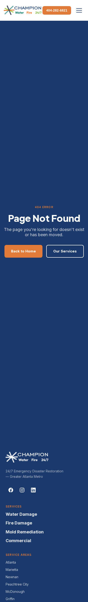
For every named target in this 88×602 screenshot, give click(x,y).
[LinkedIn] (33, 490)
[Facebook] (11, 490)
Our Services (65, 251)
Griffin (10, 599)
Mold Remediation (25, 531)
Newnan (12, 577)
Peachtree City (17, 584)
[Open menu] (79, 10)
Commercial (18, 540)
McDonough (15, 592)
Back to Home (23, 251)
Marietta (12, 570)
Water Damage (21, 514)
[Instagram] (22, 490)
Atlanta (11, 562)
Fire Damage (19, 522)
